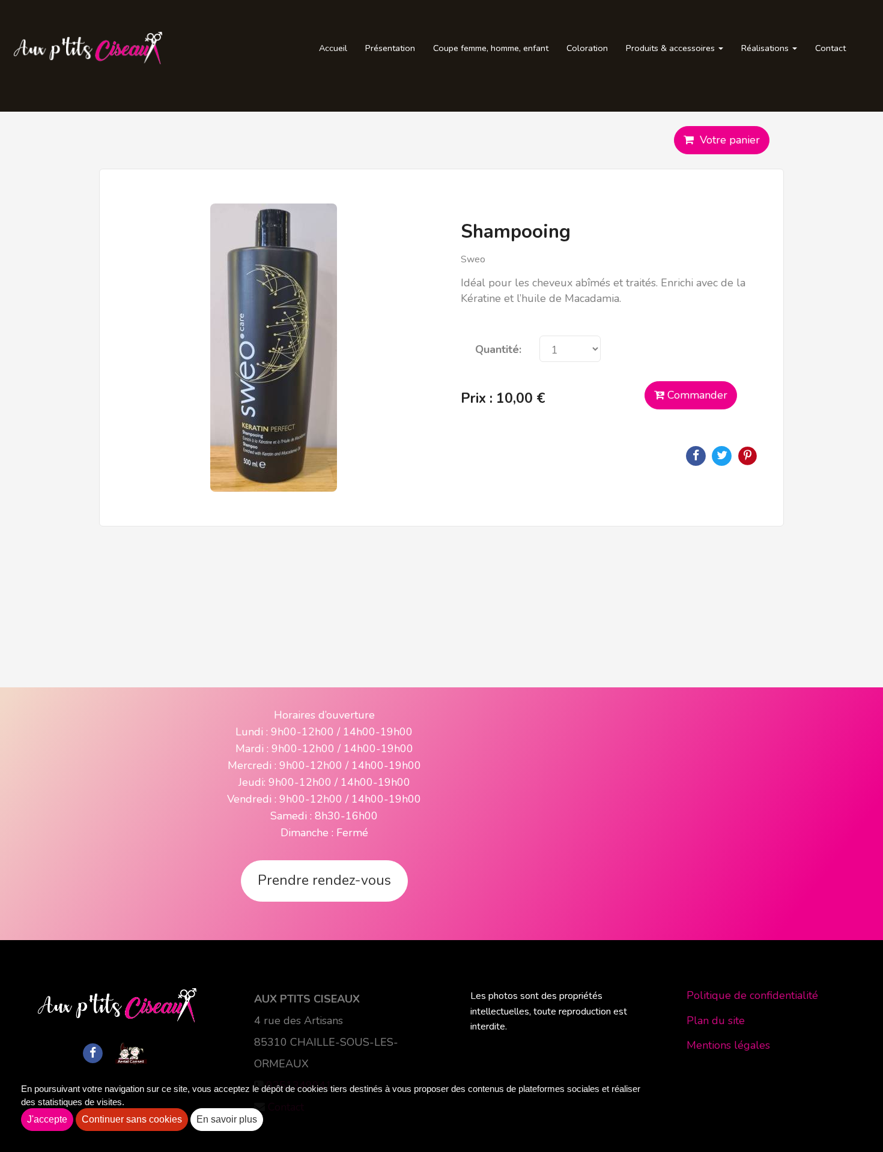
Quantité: (498, 349)
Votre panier (727, 140)
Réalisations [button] (766, 48)
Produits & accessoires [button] (671, 48)
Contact (830, 48)
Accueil (333, 48)
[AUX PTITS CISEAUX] (88, 48)
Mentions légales (728, 1045)
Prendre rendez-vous (324, 880)
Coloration (587, 48)
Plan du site (716, 1020)
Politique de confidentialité (752, 995)
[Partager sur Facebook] (93, 1052)
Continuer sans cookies (132, 1119)
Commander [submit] (695, 395)
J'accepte (47, 1119)
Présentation (390, 48)
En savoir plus (226, 1119)
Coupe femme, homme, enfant (490, 48)
